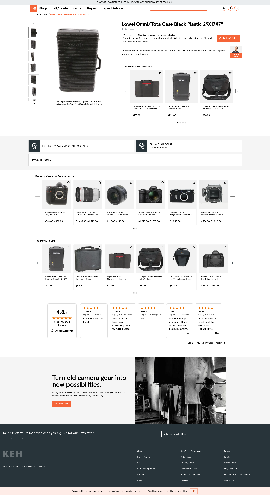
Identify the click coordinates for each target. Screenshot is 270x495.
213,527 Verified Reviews (62, 323)
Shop (43, 8)
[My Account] (230, 8)
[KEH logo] (12, 454)
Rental (77, 8)
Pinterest (32, 466)
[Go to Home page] (33, 8)
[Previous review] (41, 319)
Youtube (42, 466)
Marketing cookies (178, 491)
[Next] (33, 103)
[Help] (224, 8)
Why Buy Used (230, 468)
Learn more (137, 491)
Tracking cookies (155, 491)
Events (227, 457)
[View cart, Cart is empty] (236, 8)
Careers (184, 480)
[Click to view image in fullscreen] (79, 60)
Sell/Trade (60, 8)
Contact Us (229, 480)
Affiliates (141, 474)
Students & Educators (190, 474)
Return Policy (230, 463)
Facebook (6, 466)
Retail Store (186, 457)
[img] (62, 318)
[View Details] (146, 89)
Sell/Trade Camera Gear (192, 451)
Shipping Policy (187, 463)
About (140, 480)
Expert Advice (112, 8)
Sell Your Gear (61, 403)
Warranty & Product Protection (238, 474)
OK (193, 491)
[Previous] (125, 91)
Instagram (17, 466)
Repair (92, 8)
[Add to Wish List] (160, 73)
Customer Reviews (189, 468)
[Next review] (229, 319)
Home (38, 14)
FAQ (139, 463)
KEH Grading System (146, 468)
